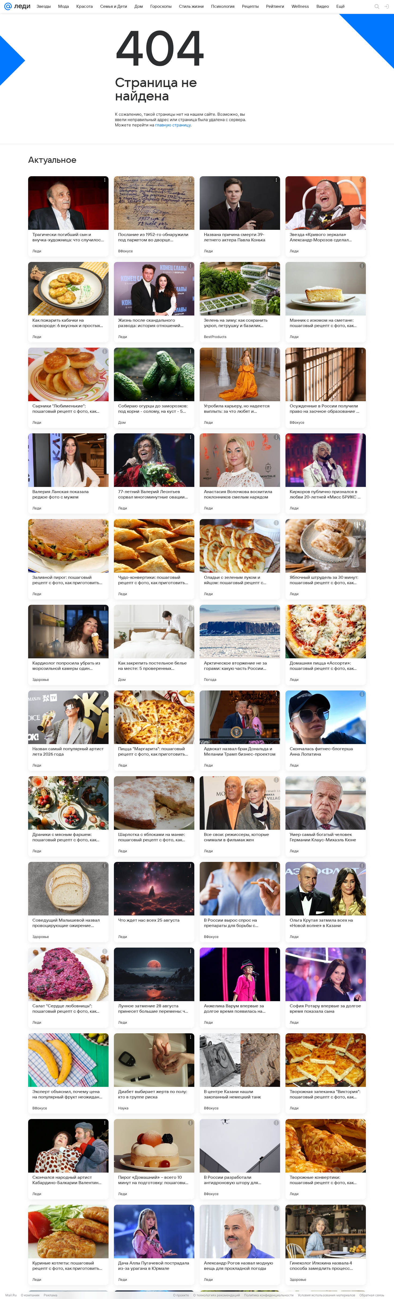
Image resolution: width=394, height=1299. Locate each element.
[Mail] (8, 6)
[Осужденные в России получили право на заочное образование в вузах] (325, 388)
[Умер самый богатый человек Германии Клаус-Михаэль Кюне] (325, 816)
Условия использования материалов (326, 1295)
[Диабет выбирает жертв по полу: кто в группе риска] (154, 1073)
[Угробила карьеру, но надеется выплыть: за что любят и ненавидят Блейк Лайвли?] (240, 388)
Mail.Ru (11, 1295)
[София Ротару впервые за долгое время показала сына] (325, 988)
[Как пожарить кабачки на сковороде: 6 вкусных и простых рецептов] (68, 302)
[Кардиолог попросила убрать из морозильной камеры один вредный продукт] (68, 645)
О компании (30, 1295)
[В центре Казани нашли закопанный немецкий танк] (240, 1073)
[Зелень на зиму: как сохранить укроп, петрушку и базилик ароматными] (240, 302)
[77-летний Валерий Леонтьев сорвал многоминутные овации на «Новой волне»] (154, 473)
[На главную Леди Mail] (21, 6)
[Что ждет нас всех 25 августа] (154, 902)
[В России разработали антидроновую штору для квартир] (240, 1159)
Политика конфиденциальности (268, 1295)
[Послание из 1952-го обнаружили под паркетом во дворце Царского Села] (154, 216)
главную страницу (173, 124)
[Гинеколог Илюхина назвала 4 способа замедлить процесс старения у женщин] (325, 1245)
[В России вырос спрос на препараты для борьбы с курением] (240, 902)
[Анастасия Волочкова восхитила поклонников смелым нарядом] (240, 473)
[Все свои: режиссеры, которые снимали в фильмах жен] (240, 816)
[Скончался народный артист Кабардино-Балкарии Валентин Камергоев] (68, 1159)
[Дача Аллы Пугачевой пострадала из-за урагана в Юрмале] (154, 1245)
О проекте (181, 1295)
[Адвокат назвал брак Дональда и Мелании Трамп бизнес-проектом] (240, 730)
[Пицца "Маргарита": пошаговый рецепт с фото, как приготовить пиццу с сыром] (154, 730)
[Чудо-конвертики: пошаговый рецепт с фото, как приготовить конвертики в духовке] (154, 559)
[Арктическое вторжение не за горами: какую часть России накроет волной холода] (240, 645)
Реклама (50, 1295)
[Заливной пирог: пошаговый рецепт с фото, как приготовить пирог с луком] (68, 559)
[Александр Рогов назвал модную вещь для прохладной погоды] (240, 1245)
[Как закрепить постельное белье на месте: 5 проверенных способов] (154, 645)
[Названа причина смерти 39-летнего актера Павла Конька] (240, 216)
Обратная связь (371, 1295)
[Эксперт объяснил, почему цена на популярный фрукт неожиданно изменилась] (68, 1073)
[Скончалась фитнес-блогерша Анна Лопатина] (325, 730)
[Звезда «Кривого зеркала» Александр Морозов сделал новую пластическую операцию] (325, 216)
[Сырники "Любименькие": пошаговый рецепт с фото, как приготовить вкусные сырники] (68, 388)
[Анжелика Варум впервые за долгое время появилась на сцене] (240, 988)
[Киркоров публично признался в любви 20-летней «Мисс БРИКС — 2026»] (325, 473)
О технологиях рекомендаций (216, 1295)
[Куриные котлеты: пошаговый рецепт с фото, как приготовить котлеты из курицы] (68, 1245)
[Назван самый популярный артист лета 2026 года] (68, 730)
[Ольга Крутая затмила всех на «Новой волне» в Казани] (325, 902)
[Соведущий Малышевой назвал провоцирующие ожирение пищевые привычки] (68, 902)
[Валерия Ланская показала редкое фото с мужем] (68, 473)
